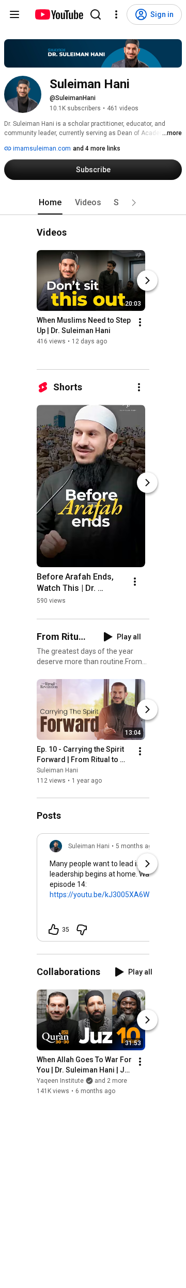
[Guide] (14, 14)
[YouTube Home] (58, 14)
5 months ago (136, 846)
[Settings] (116, 14)
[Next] (147, 281)
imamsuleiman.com (41, 148)
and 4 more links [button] (96, 148)
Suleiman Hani (57, 770)
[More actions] (140, 322)
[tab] (50, 202)
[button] (133, 202)
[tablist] (93, 202)
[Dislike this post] (81, 929)
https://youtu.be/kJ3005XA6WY (102, 894)
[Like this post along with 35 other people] (53, 929)
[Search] (95, 14)
